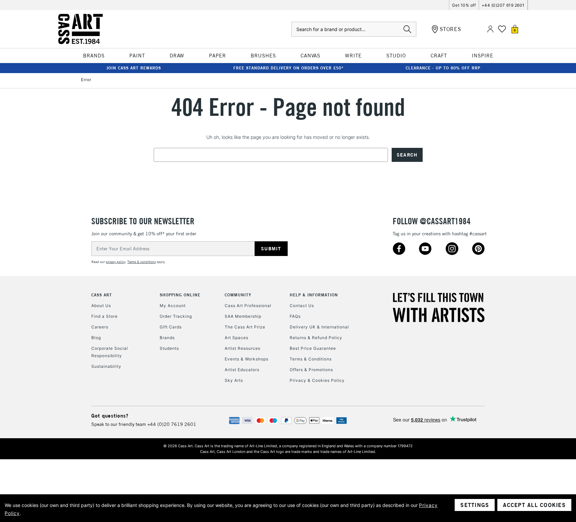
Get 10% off (464, 5)
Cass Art (101, 294)
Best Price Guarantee (313, 348)
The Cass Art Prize (245, 326)
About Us (101, 305)
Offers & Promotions (311, 369)
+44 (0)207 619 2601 (503, 5)
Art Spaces (236, 337)
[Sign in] (490, 29)
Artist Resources (242, 348)
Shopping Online (180, 294)
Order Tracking (176, 316)
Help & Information (314, 294)
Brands (167, 337)
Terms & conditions (141, 262)
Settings (474, 505)
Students (169, 348)
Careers (99, 326)
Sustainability (106, 366)
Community (238, 294)
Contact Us (302, 305)
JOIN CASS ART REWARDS (133, 68)
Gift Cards (171, 326)
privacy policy (115, 262)
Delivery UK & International (319, 326)
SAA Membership (243, 316)
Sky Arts (234, 380)
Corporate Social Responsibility (109, 352)
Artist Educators (242, 369)
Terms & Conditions (311, 358)
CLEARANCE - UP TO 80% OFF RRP (443, 68)
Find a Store (104, 316)
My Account (173, 305)
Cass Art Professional (248, 305)
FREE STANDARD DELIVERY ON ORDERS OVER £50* (288, 68)
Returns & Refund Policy (316, 337)
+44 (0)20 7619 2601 (171, 424)
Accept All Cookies (534, 505)
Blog (96, 337)
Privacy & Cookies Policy (317, 380)
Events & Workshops (246, 358)
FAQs (295, 316)
